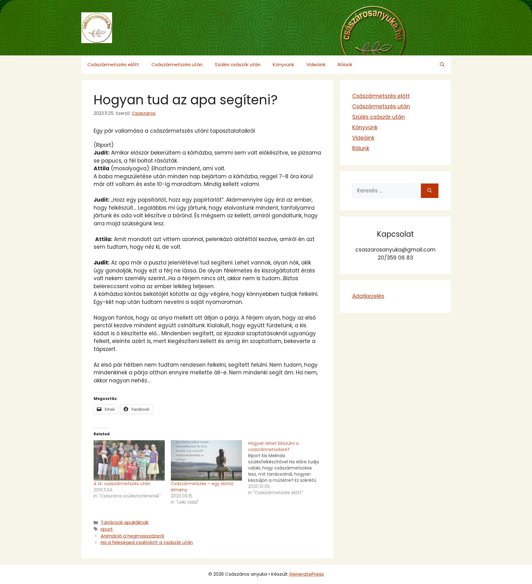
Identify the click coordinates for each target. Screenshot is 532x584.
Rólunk (345, 64)
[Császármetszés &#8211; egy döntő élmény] (206, 460)
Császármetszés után (177, 64)
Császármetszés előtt (113, 64)
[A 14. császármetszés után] (129, 460)
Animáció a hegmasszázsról (132, 536)
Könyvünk (283, 64)
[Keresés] (429, 190)
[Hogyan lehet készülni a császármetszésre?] (286, 468)
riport (107, 529)
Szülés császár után (237, 64)
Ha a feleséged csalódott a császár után (147, 542)
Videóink (315, 64)
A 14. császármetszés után (122, 484)
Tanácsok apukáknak (124, 522)
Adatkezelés (368, 296)
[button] (442, 64)
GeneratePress (306, 574)
